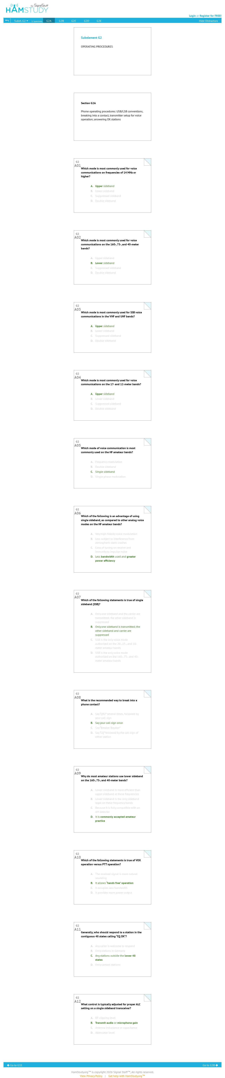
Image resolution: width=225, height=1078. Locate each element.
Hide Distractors (208, 21)
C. (92, 196)
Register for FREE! (210, 15)
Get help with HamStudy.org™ (126, 1076)
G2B (61, 21)
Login (192, 15)
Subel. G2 (20, 21)
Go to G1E (15, 1065)
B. (92, 191)
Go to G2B (209, 1065)
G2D (86, 21)
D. (92, 201)
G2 (77, 163)
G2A (48, 21)
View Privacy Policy (91, 1076)
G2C (73, 21)
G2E (99, 21)
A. (92, 186)
